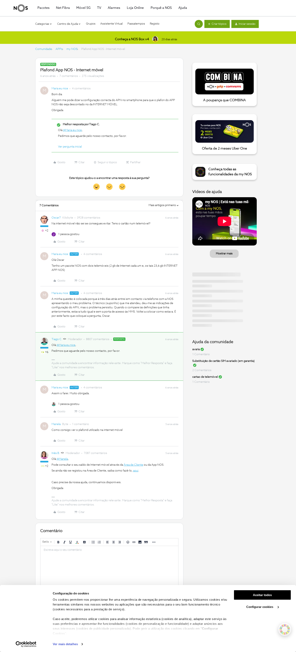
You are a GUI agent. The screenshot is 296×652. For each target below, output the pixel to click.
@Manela (62, 459)
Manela (56, 424)
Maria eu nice (60, 88)
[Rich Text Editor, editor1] (109, 566)
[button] (217, 24)
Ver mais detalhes (65, 644)
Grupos (90, 23)
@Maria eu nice (72, 130)
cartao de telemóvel (205, 377)
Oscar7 (56, 217)
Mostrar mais (224, 253)
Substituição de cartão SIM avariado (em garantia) (223, 361)
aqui (135, 470)
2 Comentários (201, 370)
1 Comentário (201, 354)
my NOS (72, 49)
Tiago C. (57, 339)
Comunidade (43, 49)
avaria (196, 349)
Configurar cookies (260, 607)
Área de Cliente (133, 464)
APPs (59, 49)
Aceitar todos (262, 595)
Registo (154, 23)
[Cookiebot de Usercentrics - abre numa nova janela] (26, 644)
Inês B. (56, 453)
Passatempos (136, 23)
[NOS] (21, 8)
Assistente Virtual (111, 23)
